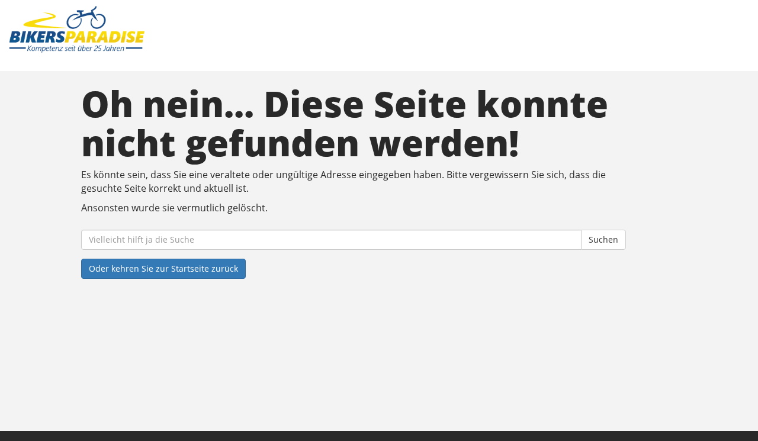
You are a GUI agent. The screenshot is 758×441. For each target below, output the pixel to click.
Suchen (603, 239)
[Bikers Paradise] (162, 29)
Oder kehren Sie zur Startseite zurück (163, 268)
